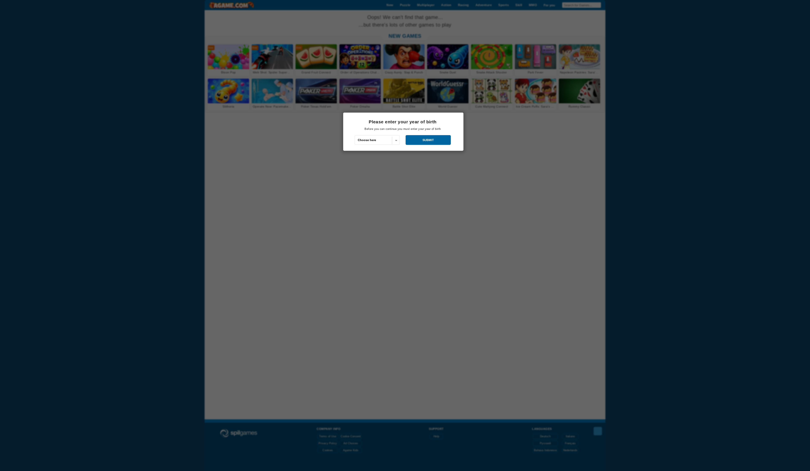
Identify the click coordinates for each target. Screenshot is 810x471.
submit (428, 140)
